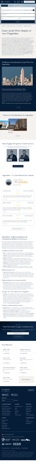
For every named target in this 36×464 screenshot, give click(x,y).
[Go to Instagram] (2, 391)
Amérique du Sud (27, 25)
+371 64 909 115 (6, 381)
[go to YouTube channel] (5, 391)
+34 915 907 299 (23, 372)
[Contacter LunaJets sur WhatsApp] (22, 2)
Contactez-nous (18, 166)
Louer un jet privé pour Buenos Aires (14, 89)
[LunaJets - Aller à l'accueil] (7, 1)
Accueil (3, 25)
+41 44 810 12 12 (6, 362)
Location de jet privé (10, 25)
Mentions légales (25, 448)
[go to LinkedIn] (9, 391)
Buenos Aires (16, 41)
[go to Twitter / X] (7, 391)
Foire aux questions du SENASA (14, 302)
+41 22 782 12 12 (18, 336)
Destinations (19, 25)
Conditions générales (5, 448)
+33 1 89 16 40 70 (24, 362)
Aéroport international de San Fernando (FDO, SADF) (21, 103)
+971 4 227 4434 (7, 372)
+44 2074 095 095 (24, 353)
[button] (18, 2)
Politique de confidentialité (15, 448)
